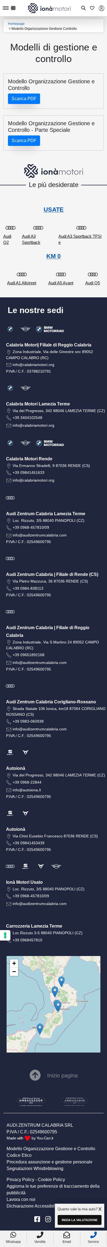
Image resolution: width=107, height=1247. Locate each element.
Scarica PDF (24, 98)
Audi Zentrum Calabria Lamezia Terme (45, 513)
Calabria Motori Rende (29, 458)
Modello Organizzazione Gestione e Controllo (51, 1148)
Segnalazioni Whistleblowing (35, 1168)
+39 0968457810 (27, 940)
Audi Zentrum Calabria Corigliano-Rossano (51, 701)
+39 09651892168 (28, 655)
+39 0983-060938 (28, 721)
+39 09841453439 (28, 843)
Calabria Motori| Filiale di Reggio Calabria (48, 345)
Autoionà (15, 768)
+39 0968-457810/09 (31, 527)
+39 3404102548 (27, 417)
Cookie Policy (51, 1179)
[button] (39, 1029)
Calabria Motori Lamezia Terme (38, 404)
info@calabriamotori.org (33, 364)
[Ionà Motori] (49, 8)
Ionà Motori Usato (24, 882)
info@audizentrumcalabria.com (40, 535)
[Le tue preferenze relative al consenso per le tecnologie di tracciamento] (5, 935)
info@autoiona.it (27, 790)
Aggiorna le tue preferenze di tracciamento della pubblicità (53, 1189)
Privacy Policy (20, 1179)
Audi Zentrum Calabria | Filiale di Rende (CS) (52, 574)
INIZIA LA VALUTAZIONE (79, 1220)
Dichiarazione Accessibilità (33, 1206)
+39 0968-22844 (27, 782)
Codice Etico (19, 1155)
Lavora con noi (21, 1199)
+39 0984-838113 (28, 588)
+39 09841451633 (28, 472)
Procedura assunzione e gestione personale (49, 1162)
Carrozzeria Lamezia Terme (34, 926)
